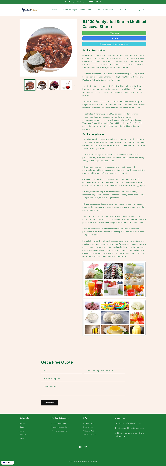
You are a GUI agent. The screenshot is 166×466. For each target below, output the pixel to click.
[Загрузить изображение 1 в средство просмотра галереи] (29, 85)
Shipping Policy (89, 431)
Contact (23, 435)
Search (22, 423)
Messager (114, 38)
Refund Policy (88, 427)
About (22, 431)
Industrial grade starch (60, 427)
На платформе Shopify (90, 461)
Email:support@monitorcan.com (114, 44)
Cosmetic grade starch (60, 431)
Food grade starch (58, 423)
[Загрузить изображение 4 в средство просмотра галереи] (66, 85)
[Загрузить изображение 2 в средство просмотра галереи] (42, 85)
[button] (55, 9)
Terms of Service (89, 435)
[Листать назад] (22, 85)
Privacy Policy (88, 423)
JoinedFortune (78, 461)
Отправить (49, 403)
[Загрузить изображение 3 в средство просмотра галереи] (54, 85)
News (22, 439)
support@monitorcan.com (132, 428)
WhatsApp (114, 33)
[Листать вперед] (74, 85)
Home (22, 427)
